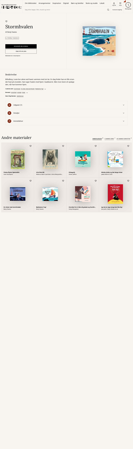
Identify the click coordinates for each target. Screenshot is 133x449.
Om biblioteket (30, 3)
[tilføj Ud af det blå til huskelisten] (63, 146)
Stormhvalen (17, 89)
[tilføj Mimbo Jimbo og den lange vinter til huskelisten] (128, 146)
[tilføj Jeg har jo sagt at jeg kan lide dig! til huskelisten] (128, 181)
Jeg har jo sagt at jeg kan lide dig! (111, 207)
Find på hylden (21, 51)
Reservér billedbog (21, 46)
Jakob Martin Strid (106, 174)
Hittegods (72, 172)
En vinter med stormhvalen (28, 89)
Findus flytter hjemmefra (11, 172)
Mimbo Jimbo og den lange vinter (111, 172)
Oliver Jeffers (73, 174)
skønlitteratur (20, 96)
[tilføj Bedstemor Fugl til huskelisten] (63, 181)
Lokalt (102, 3)
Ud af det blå (40, 172)
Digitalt (66, 3)
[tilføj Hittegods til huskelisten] (96, 146)
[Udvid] (45, 89)
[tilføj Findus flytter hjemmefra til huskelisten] (30, 146)
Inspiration (57, 3)
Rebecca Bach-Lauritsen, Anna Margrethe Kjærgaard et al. (49, 174)
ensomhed (13, 92)
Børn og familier (77, 3)
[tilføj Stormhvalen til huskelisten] (6, 21)
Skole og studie (92, 3)
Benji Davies (12, 32)
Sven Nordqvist (8, 174)
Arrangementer (44, 3)
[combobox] (67, 10)
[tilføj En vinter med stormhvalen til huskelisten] (30, 181)
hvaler (23, 92)
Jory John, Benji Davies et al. (109, 209)
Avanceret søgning (117, 10)
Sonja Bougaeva (73, 209)
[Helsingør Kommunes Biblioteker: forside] (11, 6)
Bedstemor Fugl (39, 89)
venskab (19, 92)
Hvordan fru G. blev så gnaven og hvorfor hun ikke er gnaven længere (82, 207)
